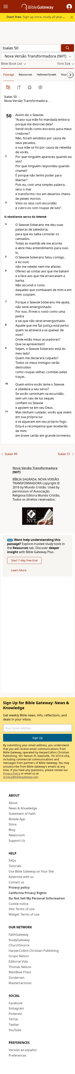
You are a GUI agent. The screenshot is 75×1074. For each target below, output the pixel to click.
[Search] (67, 48)
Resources (25, 74)
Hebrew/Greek (46, 74)
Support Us (17, 840)
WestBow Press (20, 972)
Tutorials (15, 866)
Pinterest (15, 1014)
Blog (12, 830)
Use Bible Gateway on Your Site (31, 871)
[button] (69, 6)
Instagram (16, 1008)
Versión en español (23, 1050)
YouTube (15, 1030)
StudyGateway (19, 940)
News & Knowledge (23, 808)
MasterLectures (20, 983)
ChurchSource (19, 945)
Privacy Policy (11, 773)
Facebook (16, 1003)
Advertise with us (21, 877)
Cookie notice (18, 904)
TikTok (13, 1019)
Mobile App (17, 819)
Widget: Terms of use (24, 914)
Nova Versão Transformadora (35, 468)
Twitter (14, 1024)
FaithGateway (18, 934)
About (13, 803)
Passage (8, 74)
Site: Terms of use (21, 909)
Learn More (18, 570)
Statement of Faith (22, 814)
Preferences (17, 1055)
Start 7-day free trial (24, 560)
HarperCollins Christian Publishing (34, 950)
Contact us (16, 882)
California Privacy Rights (28, 893)
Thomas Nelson (20, 967)
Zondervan (16, 977)
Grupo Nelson (19, 956)
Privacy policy (19, 887)
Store (13, 824)
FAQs (12, 860)
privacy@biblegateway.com (20, 777)
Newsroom (17, 835)
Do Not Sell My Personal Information (37, 898)
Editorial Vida (18, 961)
